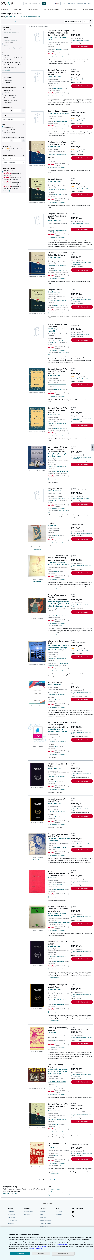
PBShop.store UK (58, 270)
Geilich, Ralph (52, 454)
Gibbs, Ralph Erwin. (54, 77)
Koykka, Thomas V (56, 456)
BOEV (60, 625)
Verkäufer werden (88, 9)
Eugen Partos (61, 602)
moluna (55, 700)
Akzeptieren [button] (20, 1253)
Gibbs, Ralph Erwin (54, 684)
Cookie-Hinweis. (42, 1246)
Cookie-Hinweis (44, 1226)
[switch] (3, 149)
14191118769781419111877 (57, 694)
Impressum (43, 1217)
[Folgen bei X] (73, 1216)
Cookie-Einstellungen (62, 1244)
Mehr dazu (5, 70)
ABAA (60, 352)
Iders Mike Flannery (55, 645)
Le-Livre (55, 1040)
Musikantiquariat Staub (60, 616)
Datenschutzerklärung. (35, 1248)
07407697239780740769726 (57, 1082)
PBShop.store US (58, 160)
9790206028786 (57, 884)
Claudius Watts (57, 650)
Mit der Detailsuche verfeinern (30, 17)
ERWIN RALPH (53, 1148)
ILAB (49, 354)
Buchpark (56, 1124)
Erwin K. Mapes (64, 113)
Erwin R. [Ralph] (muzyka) (57, 838)
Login (63, 3)
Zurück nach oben (47, 1203)
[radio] (2, 80)
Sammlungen (18, 9)
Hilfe (89, 3)
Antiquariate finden (70, 9)
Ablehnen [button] (41, 1253)
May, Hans (51, 602)
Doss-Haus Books (58, 88)
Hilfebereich (59, 1211)
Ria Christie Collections (60, 471)
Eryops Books (57, 49)
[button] (4, 21)
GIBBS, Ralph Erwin (54, 491)
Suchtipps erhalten (54, 1189)
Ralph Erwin (52, 525)
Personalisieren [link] (63, 1253)
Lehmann (56, 571)
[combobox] (32, 3)
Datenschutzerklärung (45, 1220)
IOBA (66, 352)
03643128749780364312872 (57, 384)
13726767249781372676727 (57, 811)
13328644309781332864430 (57, 155)
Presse (41, 1214)
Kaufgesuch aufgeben (10, 1193)
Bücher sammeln (33, 9)
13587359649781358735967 (57, 776)
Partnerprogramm (28, 1214)
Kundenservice (59, 1214)
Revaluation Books (59, 1087)
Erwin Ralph (52, 1032)
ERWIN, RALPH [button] (12, 17)
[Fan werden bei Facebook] (73, 1212)
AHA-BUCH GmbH (58, 889)
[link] (90, 21)
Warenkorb (11, 1223)
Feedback (92, 447)
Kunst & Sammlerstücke (51, 9)
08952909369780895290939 (57, 658)
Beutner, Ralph (53, 913)
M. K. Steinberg (58, 606)
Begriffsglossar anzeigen (56, 1192)
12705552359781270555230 (57, 466)
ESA (64, 352)
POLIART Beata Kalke (60, 848)
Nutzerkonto (71, 3)
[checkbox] (2, 30)
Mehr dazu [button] (5, 191)
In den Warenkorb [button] (82, 46)
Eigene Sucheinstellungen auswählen (60, 1195)
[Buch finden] (44, 3)
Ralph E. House (53, 113)
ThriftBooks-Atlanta (60, 121)
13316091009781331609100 (57, 189)
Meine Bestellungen (13, 1220)
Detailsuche (4, 9)
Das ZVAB (42, 1211)
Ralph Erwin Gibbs (54, 146)
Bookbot (56, 535)
